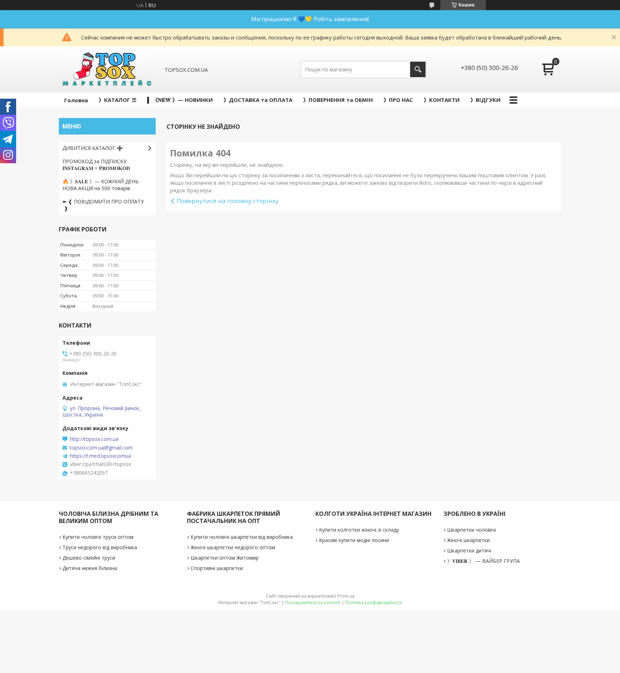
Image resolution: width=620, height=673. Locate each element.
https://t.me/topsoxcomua (100, 456)
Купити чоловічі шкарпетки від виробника (242, 536)
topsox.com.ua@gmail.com (101, 447)
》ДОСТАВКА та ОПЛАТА (258, 99)
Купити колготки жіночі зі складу (359, 529)
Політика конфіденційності (373, 602)
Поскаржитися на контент (312, 602)
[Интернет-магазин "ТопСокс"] (106, 69)
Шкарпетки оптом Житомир (225, 557)
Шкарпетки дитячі (469, 550)
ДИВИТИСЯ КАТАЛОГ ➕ (92, 148)
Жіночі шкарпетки (468, 540)
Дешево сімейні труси (88, 557)
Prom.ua (345, 596)
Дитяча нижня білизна (89, 568)
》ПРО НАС (398, 99)
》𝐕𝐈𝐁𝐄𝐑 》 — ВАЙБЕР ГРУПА (483, 560)
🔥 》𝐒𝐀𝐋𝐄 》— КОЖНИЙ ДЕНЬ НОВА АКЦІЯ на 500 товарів (100, 185)
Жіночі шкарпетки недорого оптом (233, 547)
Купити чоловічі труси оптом (97, 536)
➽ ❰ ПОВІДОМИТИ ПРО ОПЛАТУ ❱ (103, 205)
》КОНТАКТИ (442, 99)
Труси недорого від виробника (99, 547)
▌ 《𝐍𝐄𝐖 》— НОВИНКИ (180, 99)
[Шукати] (418, 69)
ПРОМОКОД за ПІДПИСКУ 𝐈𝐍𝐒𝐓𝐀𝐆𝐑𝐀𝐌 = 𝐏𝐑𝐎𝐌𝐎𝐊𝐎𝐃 (96, 164)
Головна (76, 100)
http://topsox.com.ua (94, 439)
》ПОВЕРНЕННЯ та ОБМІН (338, 99)
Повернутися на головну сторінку (228, 201)
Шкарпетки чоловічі (471, 529)
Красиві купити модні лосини (354, 540)
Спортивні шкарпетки (217, 568)
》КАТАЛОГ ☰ (117, 99)
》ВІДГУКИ (485, 99)
